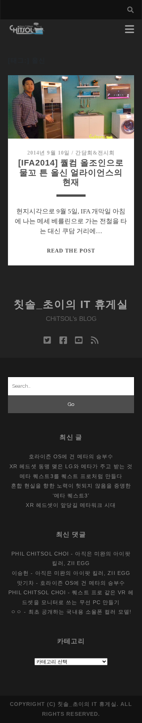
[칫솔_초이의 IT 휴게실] (27, 31)
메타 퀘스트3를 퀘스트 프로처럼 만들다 (71, 476)
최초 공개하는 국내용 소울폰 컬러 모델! (79, 612)
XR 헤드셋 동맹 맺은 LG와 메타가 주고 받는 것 (71, 466)
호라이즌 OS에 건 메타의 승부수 (71, 456)
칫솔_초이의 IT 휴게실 (71, 304)
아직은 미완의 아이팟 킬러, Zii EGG (82, 573)
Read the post (71, 251)
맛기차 (25, 583)
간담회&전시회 (95, 153)
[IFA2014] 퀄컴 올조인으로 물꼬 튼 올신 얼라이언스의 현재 (70, 172)
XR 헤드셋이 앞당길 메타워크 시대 (71, 505)
